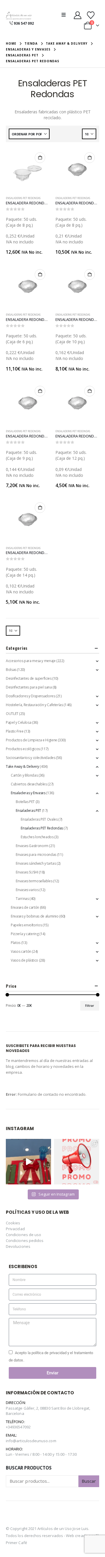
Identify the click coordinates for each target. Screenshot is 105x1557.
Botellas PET (25, 801)
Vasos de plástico (24, 960)
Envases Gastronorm (32, 845)
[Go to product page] (28, 170)
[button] (65, 15)
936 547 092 (24, 23)
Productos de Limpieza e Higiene (31, 740)
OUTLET (12, 713)
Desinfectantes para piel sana (29, 687)
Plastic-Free (15, 731)
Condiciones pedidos (24, 1240)
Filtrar (89, 1006)
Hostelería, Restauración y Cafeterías (34, 704)
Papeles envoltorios (26, 925)
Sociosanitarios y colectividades (30, 757)
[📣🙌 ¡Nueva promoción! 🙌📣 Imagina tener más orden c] (76, 1161)
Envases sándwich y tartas (36, 863)
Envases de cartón (25, 907)
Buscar (89, 1481)
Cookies (13, 1223)
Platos (15, 942)
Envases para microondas (36, 854)
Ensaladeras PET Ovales (39, 819)
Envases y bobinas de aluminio (35, 916)
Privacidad (15, 1228)
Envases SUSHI (27, 872)
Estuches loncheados (37, 836)
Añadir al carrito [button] (40, 157)
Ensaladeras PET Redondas (23, 198)
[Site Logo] (19, 16)
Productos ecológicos (23, 748)
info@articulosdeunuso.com (31, 1440)
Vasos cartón (21, 951)
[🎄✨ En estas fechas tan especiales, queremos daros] (28, 1161)
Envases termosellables (34, 880)
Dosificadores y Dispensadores (30, 696)
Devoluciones (18, 1246)
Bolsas (11, 669)
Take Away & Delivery (22, 766)
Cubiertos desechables (29, 784)
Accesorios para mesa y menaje (31, 660)
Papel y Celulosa (18, 722)
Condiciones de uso (23, 1234)
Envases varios (27, 889)
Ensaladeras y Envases (28, 792)
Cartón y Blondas (24, 775)
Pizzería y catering (24, 933)
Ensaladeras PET (28, 810)
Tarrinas (22, 898)
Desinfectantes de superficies (29, 678)
